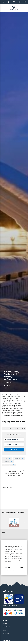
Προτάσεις (6, 633)
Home (5, 382)
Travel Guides (7, 627)
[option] (14, 522)
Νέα (4, 630)
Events (5, 623)
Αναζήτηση (14, 449)
